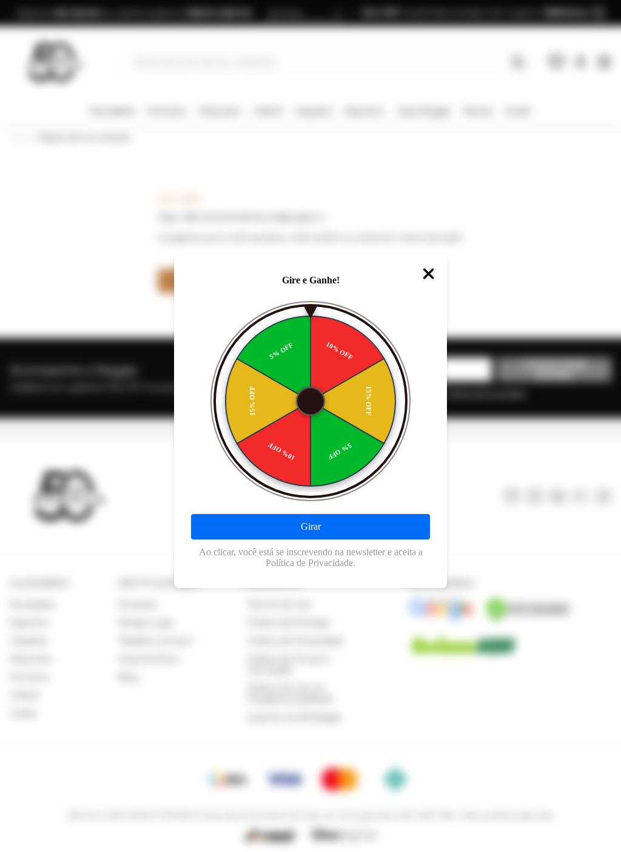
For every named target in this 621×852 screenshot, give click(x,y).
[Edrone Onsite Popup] (310, 426)
